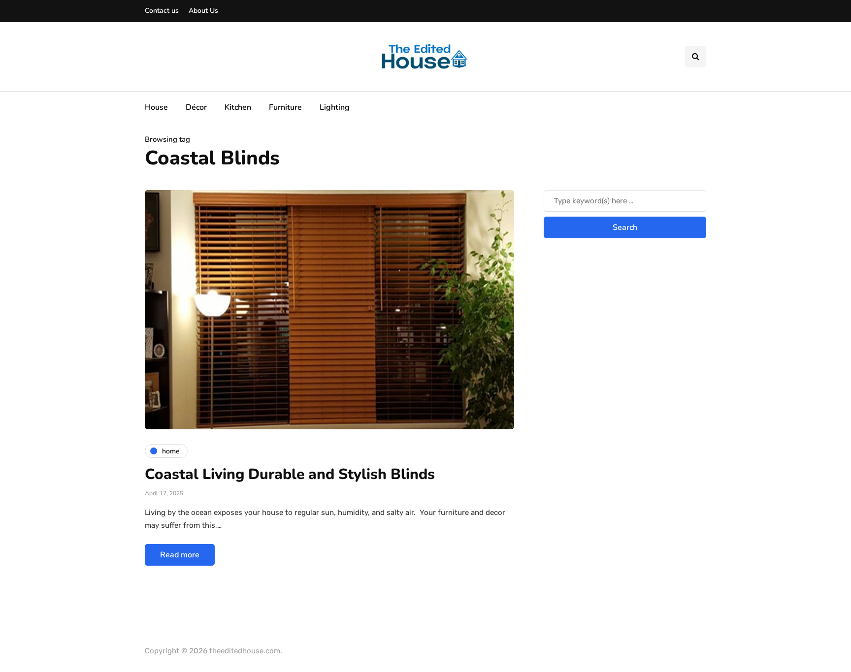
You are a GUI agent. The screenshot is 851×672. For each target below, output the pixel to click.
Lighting (335, 107)
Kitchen (238, 107)
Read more (179, 554)
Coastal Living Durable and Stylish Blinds (290, 474)
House (156, 107)
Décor (196, 107)
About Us (203, 10)
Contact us (162, 10)
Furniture (285, 107)
